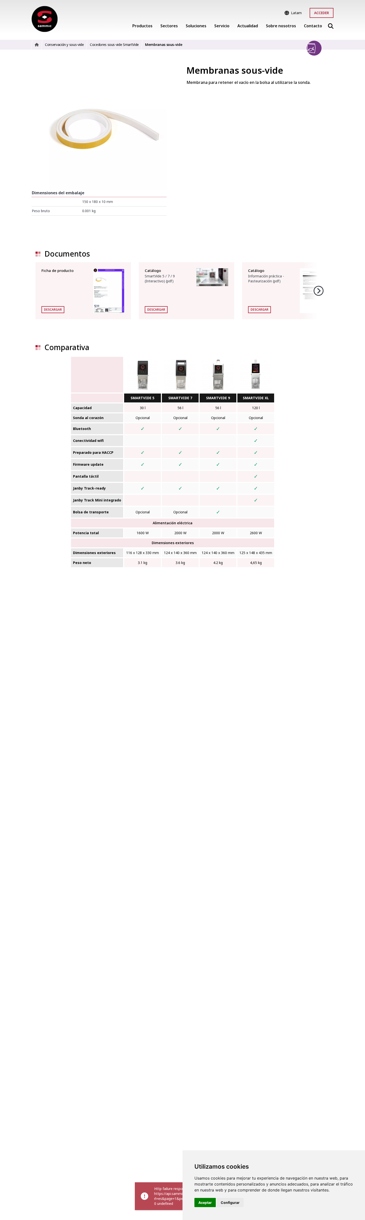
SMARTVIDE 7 (180, 398)
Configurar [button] (230, 1202)
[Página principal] (45, 19)
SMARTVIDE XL (256, 398)
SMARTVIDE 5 (142, 398)
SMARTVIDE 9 (218, 398)
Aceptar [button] (205, 1202)
